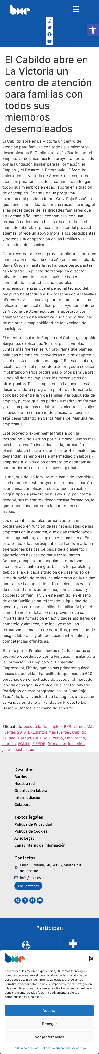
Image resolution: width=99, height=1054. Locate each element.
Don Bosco (75, 738)
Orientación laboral (31, 791)
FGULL (24, 743)
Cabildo (79, 732)
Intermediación (28, 798)
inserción (76, 743)
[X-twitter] (25, 900)
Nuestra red (24, 784)
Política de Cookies (30, 831)
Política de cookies (25, 1048)
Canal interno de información (40, 845)
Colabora (22, 804)
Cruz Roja (42, 738)
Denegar (49, 1023)
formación (57, 743)
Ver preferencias (49, 1037)
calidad (9, 738)
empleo (9, 743)
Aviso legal (79, 1048)
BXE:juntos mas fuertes (49, 732)
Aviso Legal (24, 838)
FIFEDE (38, 743)
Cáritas (24, 738)
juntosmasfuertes (18, 749)
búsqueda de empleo (43, 726)
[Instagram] (49, 20)
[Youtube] (40, 900)
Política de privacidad (55, 1048)
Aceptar (50, 1010)
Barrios (20, 777)
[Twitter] (49, 27)
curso (58, 738)
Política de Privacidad (33, 824)
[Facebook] (49, 34)
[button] (93, 30)
